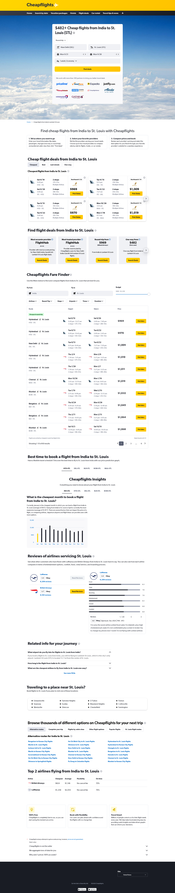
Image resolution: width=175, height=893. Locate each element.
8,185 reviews (45, 595)
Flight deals (84, 13)
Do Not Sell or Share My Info (80, 883)
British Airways (46, 588)
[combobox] (61, 40)
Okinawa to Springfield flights (39, 761)
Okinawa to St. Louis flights (78, 745)
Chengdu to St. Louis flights (118, 748)
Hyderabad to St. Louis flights (119, 741)
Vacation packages (59, 13)
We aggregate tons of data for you (42, 850)
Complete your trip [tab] (56, 729)
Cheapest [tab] (33, 165)
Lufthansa (44, 574)
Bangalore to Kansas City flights (40, 741)
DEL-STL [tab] (77, 468)
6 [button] (141, 443)
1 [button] (121, 443)
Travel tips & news (110, 13)
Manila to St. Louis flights (37, 745)
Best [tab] (43, 165)
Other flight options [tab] (96, 729)
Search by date (41, 13)
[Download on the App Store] (92, 889)
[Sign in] (123, 13)
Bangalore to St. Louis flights (119, 751)
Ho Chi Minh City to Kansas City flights (42, 758)
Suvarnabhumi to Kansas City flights (42, 755)
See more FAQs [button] (69, 673)
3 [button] (130, 443)
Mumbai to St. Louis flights (78, 751)
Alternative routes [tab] (37, 729)
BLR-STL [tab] (87, 468)
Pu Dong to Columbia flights (78, 761)
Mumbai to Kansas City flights (119, 761)
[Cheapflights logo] (40, 5)
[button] (74, 33)
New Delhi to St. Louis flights (79, 748)
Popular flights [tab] (114, 729)
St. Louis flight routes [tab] (133, 729)
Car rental (96, 13)
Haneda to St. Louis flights (118, 755)
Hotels (73, 13)
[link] (42, 260)
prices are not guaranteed (75, 839)
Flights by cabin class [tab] (76, 729)
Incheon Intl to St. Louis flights (39, 748)
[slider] (149, 294)
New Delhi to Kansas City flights (80, 758)
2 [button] (126, 443)
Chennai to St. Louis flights (118, 758)
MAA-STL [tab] (108, 468)
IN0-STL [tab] (67, 491)
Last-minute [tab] (54, 165)
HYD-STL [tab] (66, 468)
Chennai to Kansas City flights (79, 755)
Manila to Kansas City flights (39, 751)
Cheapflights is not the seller (40, 846)
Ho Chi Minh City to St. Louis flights (81, 741)
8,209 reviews (45, 581)
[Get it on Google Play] (82, 889)
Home (29, 13)
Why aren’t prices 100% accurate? (43, 855)
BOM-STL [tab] (97, 468)
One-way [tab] (68, 165)
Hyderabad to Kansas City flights (120, 745)
